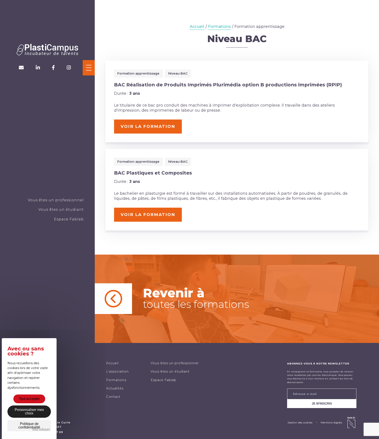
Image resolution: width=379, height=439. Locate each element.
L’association (117, 371)
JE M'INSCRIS (322, 403)
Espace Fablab (69, 219)
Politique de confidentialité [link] (29, 425)
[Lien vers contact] (21, 67)
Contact (113, 397)
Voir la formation (148, 126)
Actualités (114, 388)
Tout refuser (41, 429)
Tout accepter (29, 399)
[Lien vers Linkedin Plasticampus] (38, 67)
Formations (219, 26)
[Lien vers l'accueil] (47, 50)
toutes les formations (196, 298)
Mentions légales (331, 422)
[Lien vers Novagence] (351, 422)
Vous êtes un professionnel (56, 200)
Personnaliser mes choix (29, 411)
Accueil (197, 26)
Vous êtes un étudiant (61, 209)
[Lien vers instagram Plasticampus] (69, 67)
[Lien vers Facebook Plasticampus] (53, 67)
